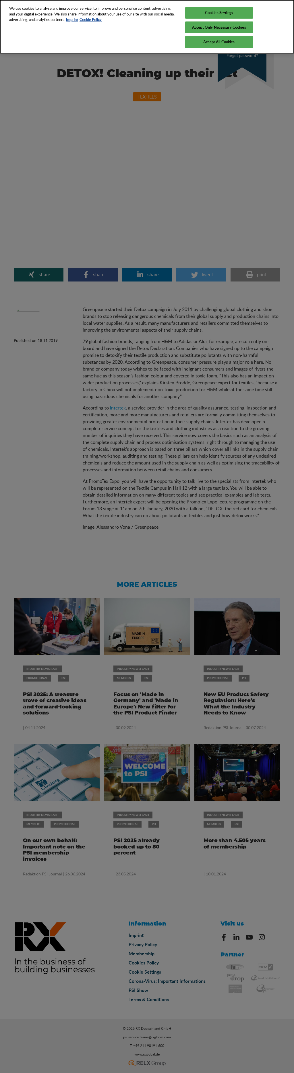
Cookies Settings (219, 12)
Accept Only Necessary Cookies (219, 27)
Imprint (72, 19)
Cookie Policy (91, 19)
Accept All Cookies (219, 41)
